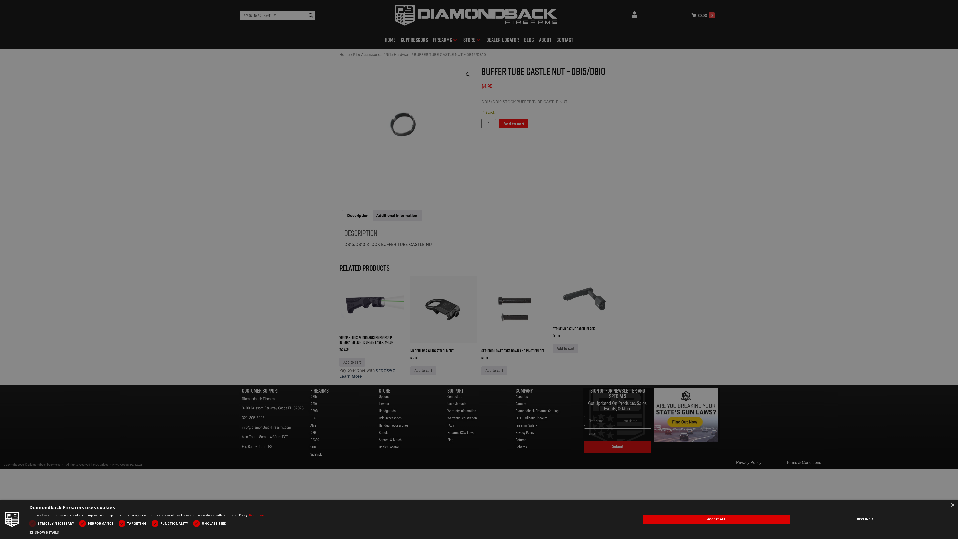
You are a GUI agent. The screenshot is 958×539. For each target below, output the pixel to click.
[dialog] (479, 519)
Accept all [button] (716, 519)
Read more (257, 515)
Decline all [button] (867, 519)
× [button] (952, 505)
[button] (147, 532)
